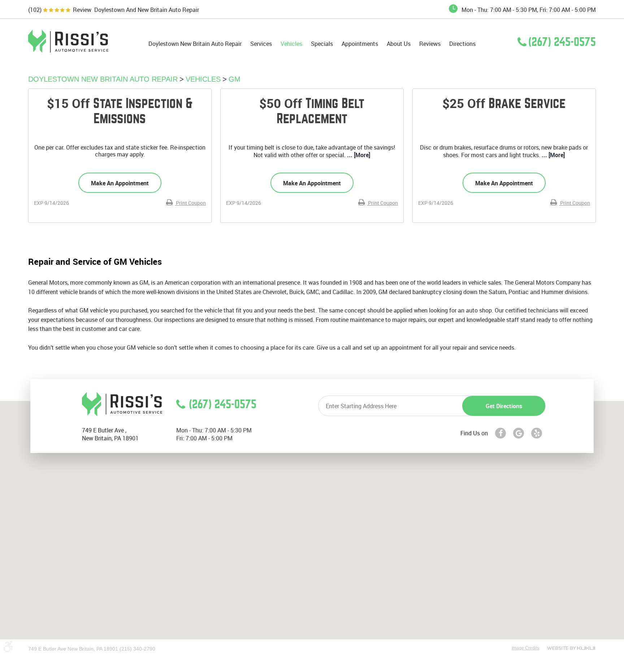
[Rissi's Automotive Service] (68, 51)
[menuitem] (195, 44)
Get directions (504, 406)
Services (261, 44)
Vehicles (291, 44)
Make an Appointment (120, 183)
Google (518, 433)
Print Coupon (190, 202)
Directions (462, 44)
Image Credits (525, 648)
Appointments (360, 44)
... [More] (358, 155)
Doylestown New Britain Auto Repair (195, 44)
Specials (322, 44)
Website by (571, 648)
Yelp (536, 433)
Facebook (500, 433)
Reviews (430, 44)
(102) (35, 10)
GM (234, 79)
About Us (399, 44)
